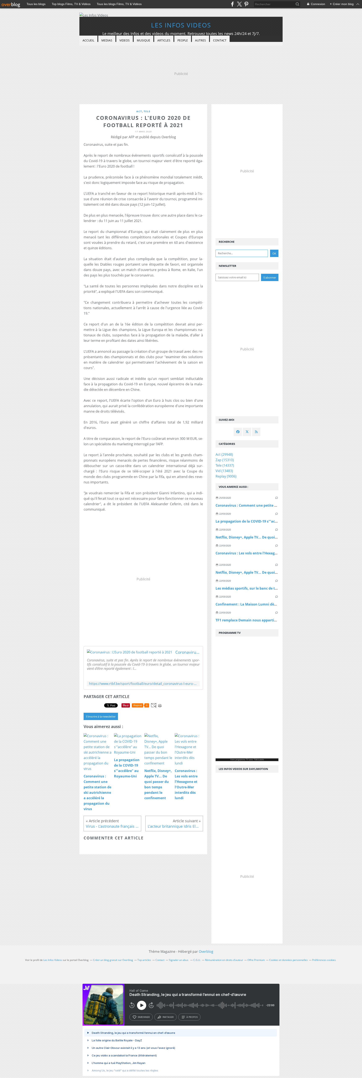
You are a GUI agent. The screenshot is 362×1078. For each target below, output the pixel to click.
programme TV (241, 760)
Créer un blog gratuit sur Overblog (113, 960)
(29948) (224, 454)
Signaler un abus (179, 960)
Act (139, 111)
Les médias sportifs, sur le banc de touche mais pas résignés (265, 588)
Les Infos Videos (181, 25)
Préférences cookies (324, 960)
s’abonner (144, 1017)
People (182, 40)
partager (168, 1017)
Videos (124, 40)
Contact (219, 40)
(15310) (225, 460)
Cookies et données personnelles (288, 960)
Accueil (88, 40)
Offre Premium (256, 960)
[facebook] (232, 4)
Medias (106, 40)
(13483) (224, 471)
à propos (192, 1017)
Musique (143, 40)
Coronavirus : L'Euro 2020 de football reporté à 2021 (187, 652)
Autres (200, 40)
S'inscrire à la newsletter (101, 716)
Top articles (144, 960)
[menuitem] (88, 40)
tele (147, 111)
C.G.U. (197, 960)
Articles (163, 40)
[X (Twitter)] (239, 4)
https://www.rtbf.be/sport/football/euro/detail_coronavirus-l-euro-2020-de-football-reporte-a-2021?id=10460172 (143, 683)
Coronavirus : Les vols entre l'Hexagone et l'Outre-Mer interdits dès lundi (276, 553)
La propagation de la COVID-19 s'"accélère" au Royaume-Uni (265, 521)
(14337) (225, 465)
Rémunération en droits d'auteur (224, 960)
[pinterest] (246, 4)
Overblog (206, 951)
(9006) (226, 476)
